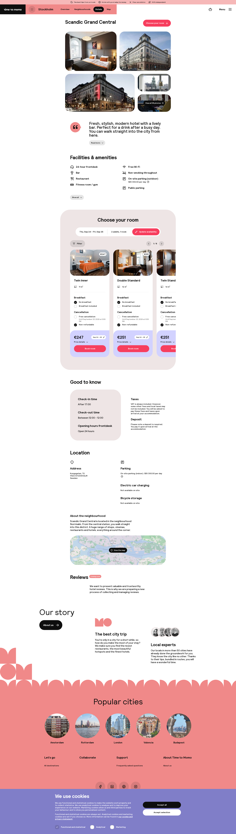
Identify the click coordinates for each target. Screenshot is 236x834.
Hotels (98, 9)
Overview (65, 9)
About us (48, 625)
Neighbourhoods (82, 9)
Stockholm (45, 9)
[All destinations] (32, 9)
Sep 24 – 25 (97, 337)
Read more (95, 143)
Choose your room (155, 23)
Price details (79, 342)
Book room (90, 348)
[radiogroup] (89, 304)
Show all (75, 197)
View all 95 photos (153, 103)
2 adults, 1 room (118, 231)
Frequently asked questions (130, 765)
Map (109, 9)
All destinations (51, 765)
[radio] (75, 302)
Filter (79, 243)
